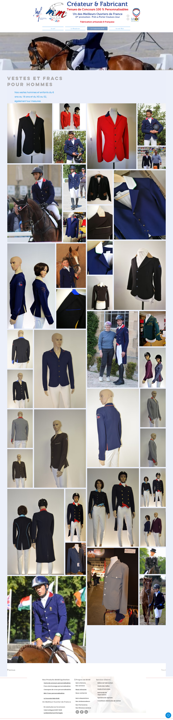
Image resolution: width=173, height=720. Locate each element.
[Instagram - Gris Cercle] (128, 19)
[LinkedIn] (86, 712)
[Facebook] (82, 712)
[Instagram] (77, 712)
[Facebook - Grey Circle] (128, 16)
